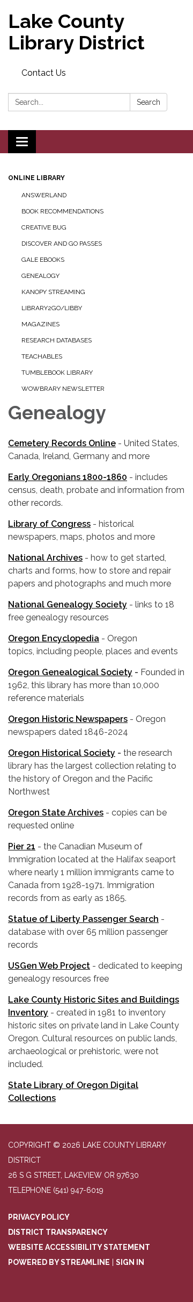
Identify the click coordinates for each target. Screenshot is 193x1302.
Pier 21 (21, 846)
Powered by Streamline (59, 1262)
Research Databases (56, 340)
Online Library (36, 178)
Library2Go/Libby (51, 308)
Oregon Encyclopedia (53, 638)
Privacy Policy (39, 1217)
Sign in (130, 1262)
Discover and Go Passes (61, 243)
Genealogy (40, 276)
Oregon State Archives (55, 812)
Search (148, 102)
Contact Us (43, 73)
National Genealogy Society (67, 604)
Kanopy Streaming (53, 292)
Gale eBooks (42, 259)
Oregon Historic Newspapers (68, 719)
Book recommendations (62, 211)
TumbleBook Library (57, 372)
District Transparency (58, 1232)
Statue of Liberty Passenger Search (83, 919)
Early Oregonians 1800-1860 (67, 477)
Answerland (43, 195)
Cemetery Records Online (62, 443)
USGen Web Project (49, 966)
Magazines (40, 324)
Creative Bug (43, 227)
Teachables (41, 356)
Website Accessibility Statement (79, 1247)
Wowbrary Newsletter (63, 388)
